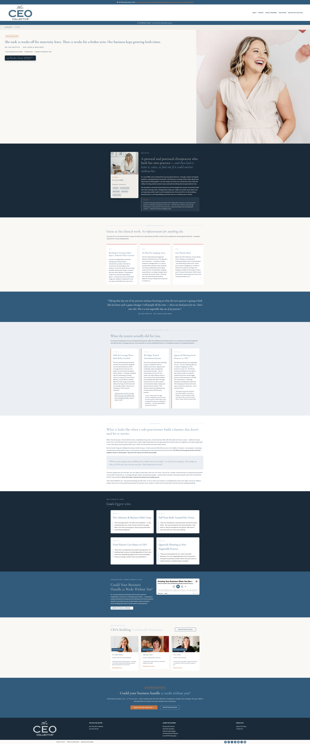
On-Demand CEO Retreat (170, 733)
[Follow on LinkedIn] (235, 742)
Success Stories (8, 27)
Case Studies (282, 12)
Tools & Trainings (271, 12)
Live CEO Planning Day (169, 736)
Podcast (261, 12)
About (254, 12)
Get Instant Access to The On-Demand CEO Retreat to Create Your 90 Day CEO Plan (165, 2)
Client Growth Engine (169, 731)
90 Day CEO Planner (169, 726)
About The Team (241, 726)
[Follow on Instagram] (225, 742)
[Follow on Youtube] (238, 742)
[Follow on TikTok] (228, 742)
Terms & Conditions (73, 742)
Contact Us (239, 729)
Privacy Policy (60, 742)
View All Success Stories (185, 629)
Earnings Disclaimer (87, 742)
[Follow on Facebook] (232, 742)
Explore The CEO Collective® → (144, 707)
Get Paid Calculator (168, 729)
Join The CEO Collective (295, 12)
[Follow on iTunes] (241, 742)
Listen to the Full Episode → (122, 608)
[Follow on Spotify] (245, 742)
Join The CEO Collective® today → (162, 23)
